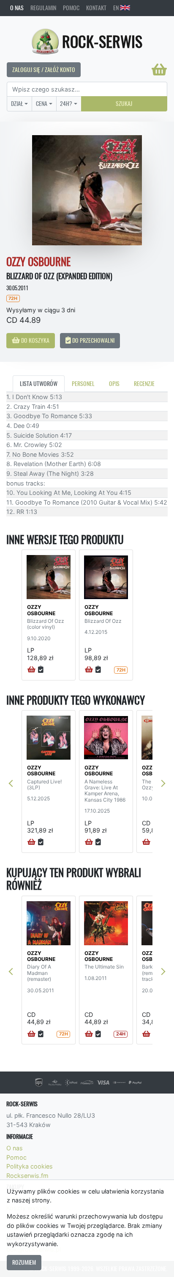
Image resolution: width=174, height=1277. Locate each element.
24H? (66, 103)
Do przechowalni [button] (92, 340)
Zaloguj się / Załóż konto (43, 69)
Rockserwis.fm (27, 1175)
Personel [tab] (83, 383)
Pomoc (71, 7)
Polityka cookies (29, 1166)
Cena (41, 103)
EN (116, 7)
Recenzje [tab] (144, 383)
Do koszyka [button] (34, 340)
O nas (17, 7)
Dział (17, 103)
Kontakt (96, 7)
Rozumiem (24, 1262)
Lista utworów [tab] (38, 383)
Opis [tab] (114, 383)
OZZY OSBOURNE (41, 610)
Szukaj (124, 103)
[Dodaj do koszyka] (31, 670)
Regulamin (43, 7)
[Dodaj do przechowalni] (41, 670)
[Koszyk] (159, 69)
